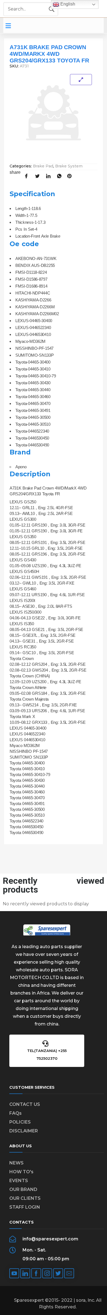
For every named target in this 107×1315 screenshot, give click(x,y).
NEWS (16, 1163)
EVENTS (18, 1180)
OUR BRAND (23, 1189)
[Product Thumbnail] (81, 79)
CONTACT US (24, 1104)
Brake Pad (43, 166)
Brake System (69, 166)
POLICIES (20, 1122)
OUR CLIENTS (25, 1198)
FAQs (15, 1113)
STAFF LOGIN (24, 1207)
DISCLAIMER (23, 1130)
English (67, 4)
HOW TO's (21, 1171)
